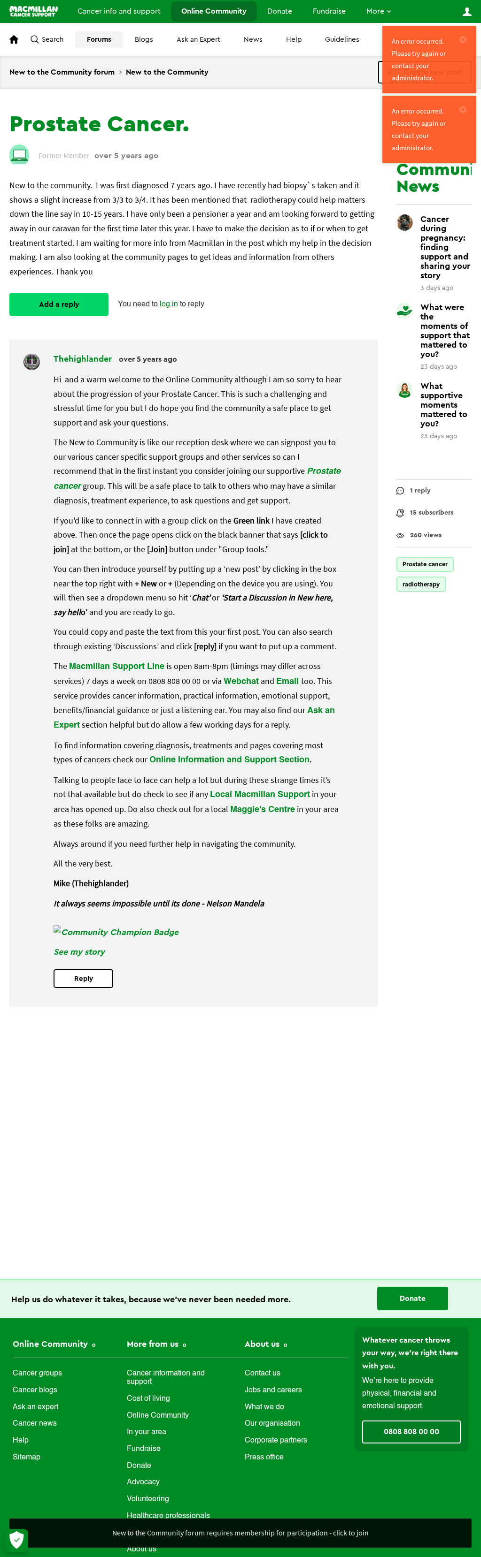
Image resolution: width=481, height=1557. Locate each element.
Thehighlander (84, 359)
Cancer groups (37, 1373)
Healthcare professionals (168, 1516)
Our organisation (272, 1424)
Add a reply (59, 304)
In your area (146, 1432)
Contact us (262, 1373)
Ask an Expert (198, 39)
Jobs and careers (273, 1390)
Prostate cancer (425, 564)
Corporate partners (276, 1440)
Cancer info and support (119, 11)
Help (294, 39)
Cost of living (148, 1399)
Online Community (214, 11)
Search (52, 39)
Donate (279, 11)
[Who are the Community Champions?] (116, 932)
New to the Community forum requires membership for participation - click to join (240, 1532)
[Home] (33, 11)
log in (169, 304)
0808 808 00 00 (411, 1431)
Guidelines (342, 39)
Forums (99, 39)
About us (263, 1344)
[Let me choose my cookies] (16, 1540)
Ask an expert (35, 1407)
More (375, 11)
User (467, 11)
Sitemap (26, 1457)
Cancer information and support (166, 1378)
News (253, 39)
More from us (154, 1344)
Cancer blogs (35, 1390)
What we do (264, 1407)
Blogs (144, 39)
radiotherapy (421, 584)
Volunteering (148, 1499)
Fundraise (329, 11)
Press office (264, 1457)
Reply (83, 978)
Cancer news (35, 1424)
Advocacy (143, 1482)
